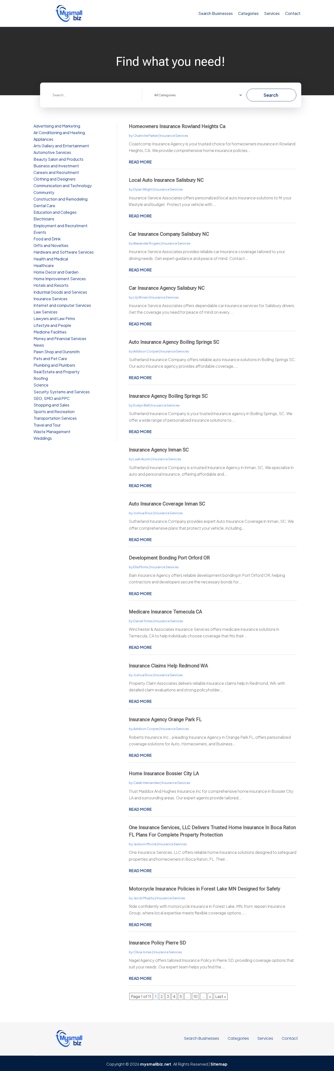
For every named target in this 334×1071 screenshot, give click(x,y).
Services (272, 13)
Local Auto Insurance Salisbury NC (166, 180)
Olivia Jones (142, 952)
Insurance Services (174, 136)
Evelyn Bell (141, 405)
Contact (293, 13)
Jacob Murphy (144, 898)
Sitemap (219, 1064)
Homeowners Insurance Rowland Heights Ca (177, 126)
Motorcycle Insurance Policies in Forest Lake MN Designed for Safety (204, 889)
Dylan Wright (143, 189)
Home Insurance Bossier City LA (164, 773)
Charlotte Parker (145, 136)
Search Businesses (215, 13)
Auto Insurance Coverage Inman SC (167, 504)
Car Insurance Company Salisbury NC (169, 234)
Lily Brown (140, 297)
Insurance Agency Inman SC (159, 450)
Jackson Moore (144, 844)
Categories (248, 13)
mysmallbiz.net (155, 1064)
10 (195, 996)
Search (271, 95)
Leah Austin (142, 459)
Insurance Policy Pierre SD (157, 943)
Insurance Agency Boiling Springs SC (168, 396)
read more (140, 161)
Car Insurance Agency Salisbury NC (167, 288)
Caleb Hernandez (146, 783)
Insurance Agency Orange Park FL (165, 719)
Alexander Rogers (146, 243)
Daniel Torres (143, 621)
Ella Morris (140, 567)
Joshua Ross (143, 513)
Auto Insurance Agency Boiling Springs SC (174, 342)
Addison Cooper (146, 351)
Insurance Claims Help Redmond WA (168, 666)
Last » (220, 996)
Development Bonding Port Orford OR (169, 558)
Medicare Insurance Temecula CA (165, 612)
